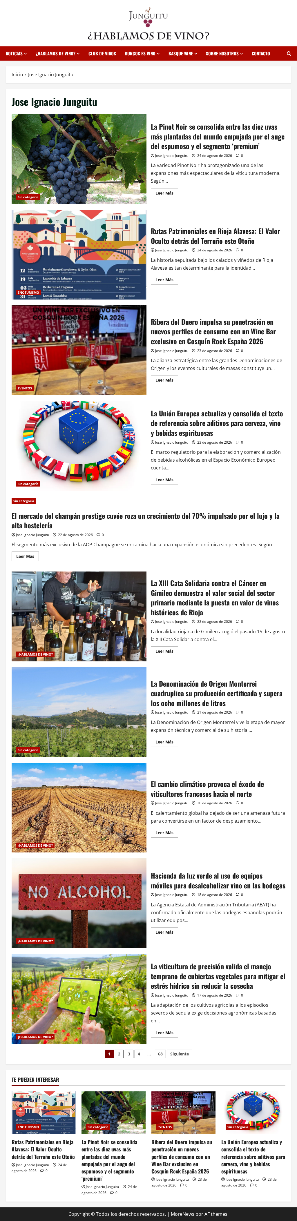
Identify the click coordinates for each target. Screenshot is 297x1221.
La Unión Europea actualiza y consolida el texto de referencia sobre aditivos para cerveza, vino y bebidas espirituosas (79, 446)
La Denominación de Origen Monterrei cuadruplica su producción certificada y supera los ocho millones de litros (79, 712)
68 (160, 1054)
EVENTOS (25, 388)
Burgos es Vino (140, 53)
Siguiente (179, 1054)
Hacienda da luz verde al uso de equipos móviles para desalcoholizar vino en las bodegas (79, 903)
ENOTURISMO (28, 292)
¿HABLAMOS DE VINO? (55, 53)
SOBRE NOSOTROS (222, 53)
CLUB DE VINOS (102, 53)
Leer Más (166, 194)
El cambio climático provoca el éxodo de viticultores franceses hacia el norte (79, 808)
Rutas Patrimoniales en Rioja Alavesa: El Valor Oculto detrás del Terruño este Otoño (79, 255)
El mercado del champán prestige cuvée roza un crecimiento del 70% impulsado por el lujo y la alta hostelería (146, 520)
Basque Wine (181, 53)
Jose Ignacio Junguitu (171, 155)
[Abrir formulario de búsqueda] (289, 53)
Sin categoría (28, 197)
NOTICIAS (14, 53)
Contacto (261, 53)
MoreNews (182, 1214)
